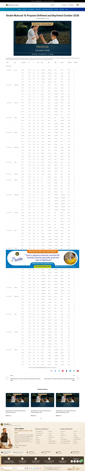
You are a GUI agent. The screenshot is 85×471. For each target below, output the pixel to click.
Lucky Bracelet (39, 431)
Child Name (76, 437)
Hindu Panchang (77, 439)
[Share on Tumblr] (66, 371)
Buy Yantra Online (52, 443)
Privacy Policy (64, 439)
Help (62, 437)
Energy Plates (39, 435)
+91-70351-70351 (22, 461)
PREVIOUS (11, 375)
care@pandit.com (63, 461)
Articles (75, 431)
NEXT (74, 375)
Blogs (62, 433)
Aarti (75, 433)
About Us (63, 431)
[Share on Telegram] (70, 371)
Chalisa (75, 435)
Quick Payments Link (65, 443)
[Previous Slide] (3, 1)
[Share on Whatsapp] (74, 371)
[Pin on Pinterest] (62, 371)
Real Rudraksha (52, 441)
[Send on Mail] (77, 371)
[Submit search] (52, 5)
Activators (38, 443)
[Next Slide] (82, 1)
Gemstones (51, 437)
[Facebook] (72, 461)
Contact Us (63, 435)
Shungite (38, 441)
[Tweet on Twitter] (59, 371)
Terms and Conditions (65, 441)
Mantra (75, 441)
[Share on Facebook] (55, 371)
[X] (74, 461)
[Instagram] (77, 461)
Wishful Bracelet (39, 433)
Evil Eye (50, 435)
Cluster (50, 433)
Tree (37, 437)
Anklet (50, 431)
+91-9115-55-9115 (36, 461)
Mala (50, 439)
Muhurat (75, 443)
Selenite (37, 439)
